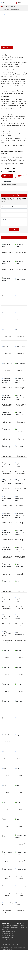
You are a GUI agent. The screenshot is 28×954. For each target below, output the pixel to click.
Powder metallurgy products (20, 843)
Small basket (20, 725)
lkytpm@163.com (11, 171)
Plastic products (20, 286)
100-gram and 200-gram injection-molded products (7, 490)
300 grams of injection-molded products (20, 523)
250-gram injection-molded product (20, 506)
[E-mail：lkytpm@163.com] (3, 952)
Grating (7, 792)
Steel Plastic (7, 657)
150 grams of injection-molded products (7, 455)
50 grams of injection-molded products (20, 388)
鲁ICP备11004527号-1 (6, 947)
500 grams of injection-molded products (20, 540)
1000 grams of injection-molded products (20, 421)
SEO (24, 947)
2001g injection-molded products (20, 641)
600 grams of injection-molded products (7, 421)
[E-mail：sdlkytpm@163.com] (10, 952)
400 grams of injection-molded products (20, 455)
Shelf (7, 775)
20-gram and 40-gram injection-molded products (20, 490)
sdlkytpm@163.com (6, 939)
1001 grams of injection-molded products (7, 438)
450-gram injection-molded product (7, 506)
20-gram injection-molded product (20, 590)
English (19, 2)
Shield (7, 826)
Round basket (7, 758)
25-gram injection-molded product (20, 607)
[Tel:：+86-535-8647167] (24, 952)
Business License (17, 947)
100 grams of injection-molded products (7, 472)
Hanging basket (20, 758)
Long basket (20, 742)
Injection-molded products (8, 8)
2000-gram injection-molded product (7, 641)
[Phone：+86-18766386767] (17, 952)
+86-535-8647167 (8, 933)
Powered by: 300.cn (6, 949)
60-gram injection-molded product (20, 405)
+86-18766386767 (12, 168)
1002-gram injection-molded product (21, 438)
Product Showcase (10, 6)
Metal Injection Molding (7, 252)
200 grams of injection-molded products (7, 388)
